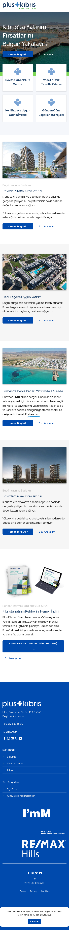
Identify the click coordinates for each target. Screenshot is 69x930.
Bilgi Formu (12, 789)
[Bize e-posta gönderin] (12, 738)
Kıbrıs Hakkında (15, 763)
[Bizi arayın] (16, 738)
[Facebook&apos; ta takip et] (4, 738)
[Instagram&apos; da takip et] (8, 738)
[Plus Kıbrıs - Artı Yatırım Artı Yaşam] (19, 6)
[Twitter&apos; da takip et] (36, 873)
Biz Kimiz (11, 756)
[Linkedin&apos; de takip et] (20, 738)
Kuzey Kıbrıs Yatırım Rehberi (21, 795)
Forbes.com (32, 414)
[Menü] (64, 6)
